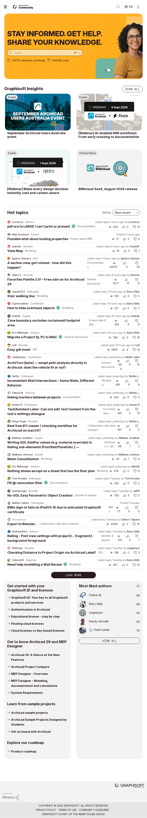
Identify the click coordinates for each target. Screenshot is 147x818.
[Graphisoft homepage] (129, 786)
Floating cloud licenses (27, 623)
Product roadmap (23, 751)
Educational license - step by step (35, 616)
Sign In (139, 7)
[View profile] (9, 222)
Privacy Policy (46, 809)
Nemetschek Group (92, 814)
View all (132, 89)
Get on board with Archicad (31, 731)
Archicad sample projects (29, 712)
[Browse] (7, 6)
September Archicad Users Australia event (36, 135)
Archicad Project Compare (30, 667)
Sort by (106, 212)
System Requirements (27, 692)
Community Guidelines (94, 809)
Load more (73, 575)
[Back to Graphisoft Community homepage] (24, 6)
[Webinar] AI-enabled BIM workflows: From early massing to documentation (109, 135)
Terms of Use (67, 809)
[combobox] (45, 52)
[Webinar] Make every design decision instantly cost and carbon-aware (37, 191)
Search (118, 7)
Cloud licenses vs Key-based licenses (38, 630)
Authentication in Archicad (30, 609)
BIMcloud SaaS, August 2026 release (108, 189)
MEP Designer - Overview (29, 674)
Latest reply (102, 221)
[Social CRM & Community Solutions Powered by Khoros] (11, 796)
